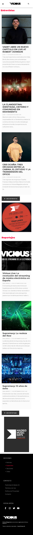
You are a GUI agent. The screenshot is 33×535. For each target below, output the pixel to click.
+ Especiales (9, 465)
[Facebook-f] (5, 508)
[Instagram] (10, 508)
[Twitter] (14, 508)
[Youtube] (18, 508)
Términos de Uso (10, 488)
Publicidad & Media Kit (12, 485)
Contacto (8, 494)
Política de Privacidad (12, 491)
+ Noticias (8, 462)
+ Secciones (9, 468)
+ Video (7, 471)
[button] (11, 198)
